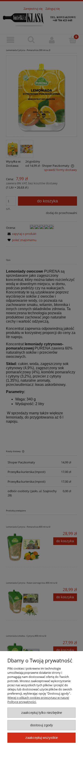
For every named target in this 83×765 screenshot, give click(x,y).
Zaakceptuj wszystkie (41, 738)
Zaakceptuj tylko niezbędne (41, 713)
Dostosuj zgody (41, 725)
